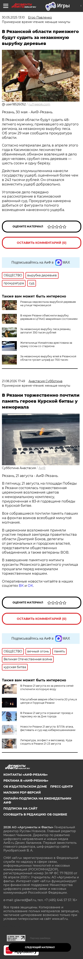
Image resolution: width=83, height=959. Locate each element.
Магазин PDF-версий (22, 792)
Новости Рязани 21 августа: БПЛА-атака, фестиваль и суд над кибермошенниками (47, 728)
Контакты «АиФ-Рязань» (25, 775)
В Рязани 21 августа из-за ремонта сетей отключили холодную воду (46, 687)
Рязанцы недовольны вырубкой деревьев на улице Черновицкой (48, 303)
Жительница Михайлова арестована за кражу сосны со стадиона (46, 344)
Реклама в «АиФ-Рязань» (25, 780)
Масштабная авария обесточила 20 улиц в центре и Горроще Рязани (48, 701)
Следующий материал (40, 947)
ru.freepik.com (39, 104)
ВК (21, 586)
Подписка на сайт (20, 808)
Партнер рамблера (40, 938)
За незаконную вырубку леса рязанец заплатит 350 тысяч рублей (45, 330)
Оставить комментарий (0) (41, 243)
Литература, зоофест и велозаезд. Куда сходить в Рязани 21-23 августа (46, 742)
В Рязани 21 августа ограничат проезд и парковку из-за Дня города (46, 714)
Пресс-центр (61, 786)
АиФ (42, 468)
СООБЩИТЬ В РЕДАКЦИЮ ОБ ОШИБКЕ (35, 814)
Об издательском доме (25, 786)
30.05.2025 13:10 (13, 17)
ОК (30, 586)
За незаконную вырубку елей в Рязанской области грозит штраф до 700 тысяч (48, 358)
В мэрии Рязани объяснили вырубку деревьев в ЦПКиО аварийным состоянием (48, 317)
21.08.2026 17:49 (13, 381)
